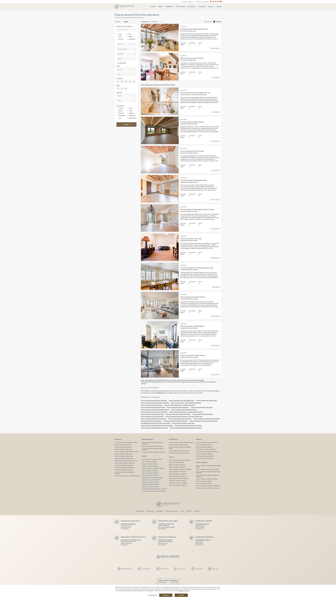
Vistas (130, 108)
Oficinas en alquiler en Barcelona (124, 467)
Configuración (152, 595)
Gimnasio (131, 113)
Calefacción (132, 115)
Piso (130, 34)
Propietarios (169, 6)
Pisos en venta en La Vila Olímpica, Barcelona (154, 428)
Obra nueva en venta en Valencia (178, 478)
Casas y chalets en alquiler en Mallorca (207, 451)
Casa (120, 34)
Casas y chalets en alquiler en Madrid (153, 468)
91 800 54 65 (199, 529)
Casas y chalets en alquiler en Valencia (180, 469)
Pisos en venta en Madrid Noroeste (152, 446)
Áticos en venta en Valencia (177, 464)
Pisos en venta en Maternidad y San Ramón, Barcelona (186, 428)
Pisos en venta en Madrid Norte (178, 444)
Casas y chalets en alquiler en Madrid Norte (180, 447)
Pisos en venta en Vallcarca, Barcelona (183, 423)
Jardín (130, 110)
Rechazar (166, 595)
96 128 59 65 (162, 545)
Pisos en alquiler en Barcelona (123, 454)
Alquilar (160, 6)
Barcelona (118, 439)
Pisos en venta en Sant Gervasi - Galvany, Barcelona (179, 405)
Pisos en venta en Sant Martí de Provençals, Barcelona (157, 425)
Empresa (210, 6)
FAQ (182, 511)
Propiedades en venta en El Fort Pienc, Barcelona (155, 423)
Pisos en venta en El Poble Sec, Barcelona (178, 414)
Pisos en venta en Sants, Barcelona (202, 414)
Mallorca (199, 439)
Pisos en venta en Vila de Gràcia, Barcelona (153, 418)
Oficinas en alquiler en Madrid (151, 484)
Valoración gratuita (187, 1)
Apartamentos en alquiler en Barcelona (126, 460)
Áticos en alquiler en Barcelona (124, 456)
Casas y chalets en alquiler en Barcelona (126, 451)
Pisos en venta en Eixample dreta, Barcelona (154, 400)
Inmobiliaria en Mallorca (202, 540)
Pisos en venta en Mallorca (204, 444)
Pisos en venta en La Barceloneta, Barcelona (207, 418)
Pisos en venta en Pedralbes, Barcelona (180, 418)
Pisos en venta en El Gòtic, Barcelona (178, 407)
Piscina (121, 110)
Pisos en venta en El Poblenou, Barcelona (175, 421)
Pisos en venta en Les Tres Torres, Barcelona (154, 412)
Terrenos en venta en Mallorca (205, 456)
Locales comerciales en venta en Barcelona (127, 476)
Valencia (171, 457)
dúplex (131, 36)
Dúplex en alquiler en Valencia (178, 476)
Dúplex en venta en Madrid (150, 466)
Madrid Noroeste (147, 439)
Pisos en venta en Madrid (149, 461)
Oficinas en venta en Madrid (150, 486)
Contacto (218, 6)
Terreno (121, 39)
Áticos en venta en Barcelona (123, 447)
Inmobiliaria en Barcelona (128, 524)
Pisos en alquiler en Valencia (177, 471)
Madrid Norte (173, 439)
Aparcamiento (132, 118)
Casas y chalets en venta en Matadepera (208, 485)
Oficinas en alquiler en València (178, 483)
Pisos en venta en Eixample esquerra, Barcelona (155, 403)
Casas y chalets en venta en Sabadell (206, 479)
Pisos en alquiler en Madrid (150, 470)
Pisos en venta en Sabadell (204, 481)
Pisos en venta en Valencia (176, 462)
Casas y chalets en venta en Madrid (152, 459)
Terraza (121, 108)
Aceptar (181, 595)
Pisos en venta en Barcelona (123, 444)
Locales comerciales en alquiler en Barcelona (125, 472)
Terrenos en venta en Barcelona (124, 465)
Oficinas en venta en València (177, 485)
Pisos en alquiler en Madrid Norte (179, 450)
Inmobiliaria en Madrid (202, 524)
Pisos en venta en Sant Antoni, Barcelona (153, 407)
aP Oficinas (201, 6)
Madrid (144, 456)
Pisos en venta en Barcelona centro (206, 400)
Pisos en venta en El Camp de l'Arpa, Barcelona (203, 421)
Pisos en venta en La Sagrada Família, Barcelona (155, 409)
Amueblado (122, 115)
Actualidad (159, 511)
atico (120, 36)
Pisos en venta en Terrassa (204, 483)
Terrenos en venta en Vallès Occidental (207, 488)
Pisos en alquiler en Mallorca (204, 454)
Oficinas (188, 511)
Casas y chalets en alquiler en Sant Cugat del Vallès (208, 472)
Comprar (153, 6)
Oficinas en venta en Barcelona (124, 470)
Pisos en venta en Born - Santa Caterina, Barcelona (186, 403)
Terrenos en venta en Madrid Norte (179, 453)
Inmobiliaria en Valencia (165, 540)
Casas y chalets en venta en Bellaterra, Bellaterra (207, 475)
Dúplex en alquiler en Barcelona (124, 458)
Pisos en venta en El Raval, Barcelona (202, 407)
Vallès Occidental (201, 462)
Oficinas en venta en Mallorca (205, 458)
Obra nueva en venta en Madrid (151, 480)
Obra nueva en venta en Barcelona (125, 463)
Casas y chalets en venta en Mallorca (207, 442)
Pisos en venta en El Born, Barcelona (151, 405)
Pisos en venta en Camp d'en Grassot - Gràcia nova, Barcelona (184, 416)
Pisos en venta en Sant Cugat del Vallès (207, 469)
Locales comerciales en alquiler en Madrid (154, 489)
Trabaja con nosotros (201, 1)
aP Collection (192, 6)
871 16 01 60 (199, 545)
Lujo (120, 118)
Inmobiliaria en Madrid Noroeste (131, 540)
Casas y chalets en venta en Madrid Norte (181, 442)
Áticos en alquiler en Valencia (177, 474)
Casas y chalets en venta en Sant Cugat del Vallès (208, 466)
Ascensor (121, 113)
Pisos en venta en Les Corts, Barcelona (152, 416)
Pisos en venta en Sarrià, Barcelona (151, 421)
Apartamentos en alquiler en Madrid (152, 477)
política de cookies (184, 590)
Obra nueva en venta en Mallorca (206, 449)
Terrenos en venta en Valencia (177, 480)
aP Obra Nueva (180, 6)
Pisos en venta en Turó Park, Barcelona (152, 414)
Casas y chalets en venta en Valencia (179, 460)
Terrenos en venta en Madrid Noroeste (153, 452)
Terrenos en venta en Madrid (150, 482)
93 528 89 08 (125, 529)
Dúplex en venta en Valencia (177, 467)
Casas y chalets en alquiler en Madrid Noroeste (153, 449)
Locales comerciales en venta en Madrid (154, 491)
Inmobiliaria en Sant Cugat (166, 524)
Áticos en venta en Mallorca (204, 447)
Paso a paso (150, 511)
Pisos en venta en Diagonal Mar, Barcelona (183, 409)
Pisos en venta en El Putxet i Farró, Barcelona (188, 425)
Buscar (126, 124)
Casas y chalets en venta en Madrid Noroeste (152, 443)
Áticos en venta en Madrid (149, 464)
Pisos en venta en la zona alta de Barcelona (181, 400)
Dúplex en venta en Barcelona (123, 449)
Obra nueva (132, 39)
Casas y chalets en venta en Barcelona (126, 442)
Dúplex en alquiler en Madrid (150, 475)
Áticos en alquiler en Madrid (150, 473)
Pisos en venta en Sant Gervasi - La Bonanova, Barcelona (185, 412)
